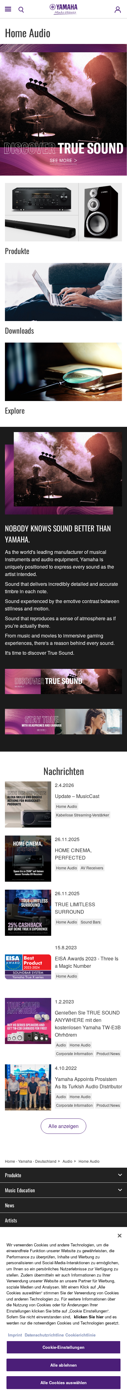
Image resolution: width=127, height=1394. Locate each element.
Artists (11, 1220)
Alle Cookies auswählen (63, 1382)
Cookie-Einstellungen (63, 1347)
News (9, 1205)
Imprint (15, 1335)
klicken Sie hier (89, 1317)
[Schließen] (119, 1235)
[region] (63, 1310)
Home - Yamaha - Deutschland (30, 1161)
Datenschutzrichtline (44, 1335)
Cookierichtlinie (80, 1335)
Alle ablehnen (63, 1365)
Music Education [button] (20, 1190)
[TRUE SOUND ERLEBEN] (63, 681)
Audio (67, 1161)
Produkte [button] (13, 1175)
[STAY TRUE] (63, 721)
